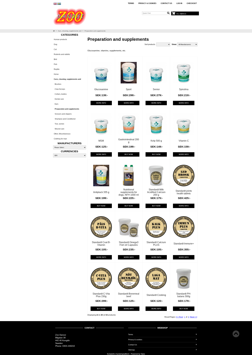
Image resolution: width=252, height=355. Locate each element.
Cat (55, 49)
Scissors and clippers (63, 114)
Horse (56, 74)
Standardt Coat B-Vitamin (101, 243)
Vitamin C (184, 141)
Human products (60, 39)
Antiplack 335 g (101, 192)
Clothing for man (60, 139)
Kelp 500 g (156, 141)
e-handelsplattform (121, 354)
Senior (156, 89)
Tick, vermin (59, 124)
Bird (55, 59)
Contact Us (166, 3)
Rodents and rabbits (62, 54)
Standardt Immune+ (184, 243)
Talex (143, 354)
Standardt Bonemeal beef (128, 295)
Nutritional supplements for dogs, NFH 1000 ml (129, 192)
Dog (55, 44)
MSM (101, 141)
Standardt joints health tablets (184, 192)
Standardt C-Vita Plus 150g (101, 295)
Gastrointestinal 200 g (128, 140)
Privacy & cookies (147, 3)
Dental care (59, 99)
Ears (56, 104)
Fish (55, 64)
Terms (131, 3)
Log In (179, 3)
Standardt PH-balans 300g (183, 295)
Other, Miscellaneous (62, 134)
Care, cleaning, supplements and (69, 31)
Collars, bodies (60, 94)
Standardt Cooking (156, 295)
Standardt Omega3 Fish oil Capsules (128, 243)
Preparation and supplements (95, 31)
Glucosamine (101, 89)
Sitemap (131, 350)
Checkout (192, 3)
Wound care (59, 129)
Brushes (57, 84)
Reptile (57, 69)
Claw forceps (59, 89)
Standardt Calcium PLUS (156, 243)
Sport (128, 89)
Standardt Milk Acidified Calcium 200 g (156, 192)
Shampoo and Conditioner (65, 119)
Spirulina (183, 89)
